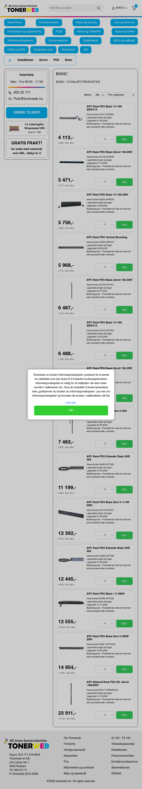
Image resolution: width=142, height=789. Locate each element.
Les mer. (71, 402)
